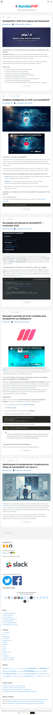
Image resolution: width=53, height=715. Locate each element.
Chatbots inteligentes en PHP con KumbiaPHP (26, 100)
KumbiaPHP (5, 505)
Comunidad (9, 17)
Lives (5, 648)
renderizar (15, 505)
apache (9, 668)
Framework (12, 671)
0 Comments (28, 24)
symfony (11, 676)
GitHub (10, 263)
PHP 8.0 (9, 407)
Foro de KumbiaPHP (8, 620)
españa (48, 668)
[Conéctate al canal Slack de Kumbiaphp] (16, 571)
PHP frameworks (7, 652)
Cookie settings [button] (25, 712)
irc (19, 671)
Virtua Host (36, 676)
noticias (13, 674)
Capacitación (24, 668)
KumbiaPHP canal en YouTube (11, 624)
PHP (15, 17)
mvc (42, 671)
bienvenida (17, 668)
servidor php (4, 676)
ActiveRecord (7, 632)
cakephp (20, 668)
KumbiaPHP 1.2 (26, 404)
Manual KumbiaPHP (8, 615)
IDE (4, 646)
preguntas (38, 673)
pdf (16, 673)
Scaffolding (6, 656)
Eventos (5, 644)
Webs (39, 676)
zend (3, 678)
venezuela (27, 676)
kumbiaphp (29, 671)
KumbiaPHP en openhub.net (10, 619)
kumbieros (36, 671)
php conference (22, 673)
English (5, 642)
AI (4, 634)
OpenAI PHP (5, 201)
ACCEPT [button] (32, 712)
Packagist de (43, 199)
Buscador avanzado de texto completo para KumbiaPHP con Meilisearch (20, 691)
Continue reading (28, 86)
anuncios (5, 668)
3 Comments (28, 470)
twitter (18, 676)
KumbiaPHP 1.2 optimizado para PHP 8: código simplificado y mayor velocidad (26, 703)
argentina (13, 668)
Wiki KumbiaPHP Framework (10, 622)
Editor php (37, 668)
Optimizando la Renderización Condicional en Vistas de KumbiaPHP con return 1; (30, 699)
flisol (8, 671)
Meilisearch (5, 370)
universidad (22, 676)
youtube (48, 676)
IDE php (18, 671)
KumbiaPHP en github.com (10, 613)
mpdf (40, 671)
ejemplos (42, 668)
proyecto (42, 673)
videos (32, 676)
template (14, 676)
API (11, 668)
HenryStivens (19, 24)
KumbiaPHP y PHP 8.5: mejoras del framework (25, 21)
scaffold (49, 673)
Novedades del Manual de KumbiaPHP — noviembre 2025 (17, 689)
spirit (8, 676)
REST (5, 654)
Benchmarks (6, 636)
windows (42, 676)
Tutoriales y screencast (15, 96)
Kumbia (22, 671)
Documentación (10, 219)
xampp (45, 676)
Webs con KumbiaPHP (9, 659)
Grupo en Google (8, 617)
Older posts (8, 532)
